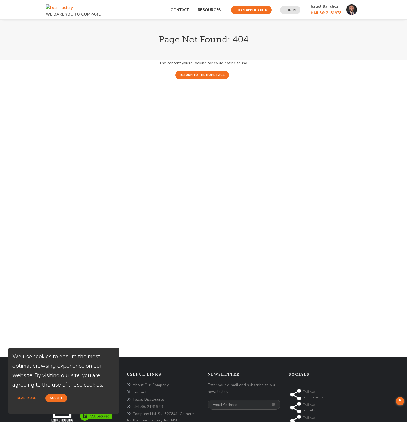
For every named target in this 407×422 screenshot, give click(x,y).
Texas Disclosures (149, 399)
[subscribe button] (273, 405)
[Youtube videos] (400, 401)
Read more (26, 398)
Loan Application (251, 10)
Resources (210, 9)
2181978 (326, 13)
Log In (290, 10)
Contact (180, 9)
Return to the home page (202, 75)
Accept (56, 398)
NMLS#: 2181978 (148, 406)
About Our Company (151, 385)
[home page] (59, 6)
